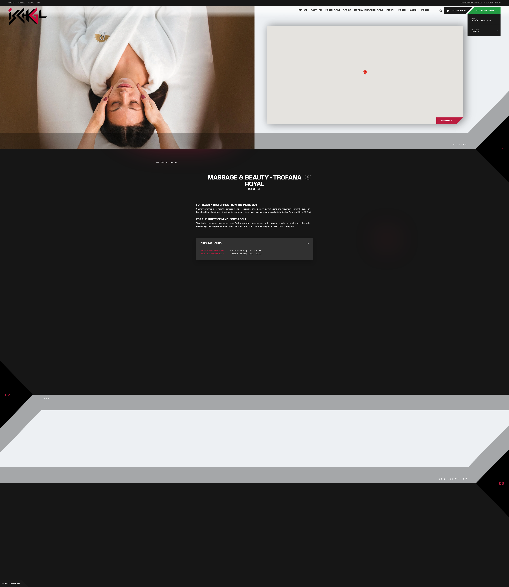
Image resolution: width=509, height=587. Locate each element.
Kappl (31, 3)
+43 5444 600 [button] (207, 539)
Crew (498, 2)
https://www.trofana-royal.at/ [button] (214, 557)
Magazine (488, 2)
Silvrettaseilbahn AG (471, 2)
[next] (262, 372)
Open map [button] (446, 121)
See (38, 3)
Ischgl (21, 3)
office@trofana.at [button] (210, 551)
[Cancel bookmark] (308, 177)
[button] (440, 10)
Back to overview (168, 162)
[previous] (246, 372)
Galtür (11, 3)
